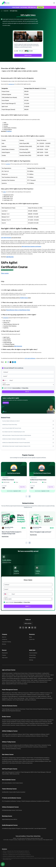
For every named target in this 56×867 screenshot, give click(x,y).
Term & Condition (33, 652)
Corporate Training (6, 641)
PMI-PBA (11, 698)
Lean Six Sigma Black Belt (40, 828)
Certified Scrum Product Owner (38, 479)
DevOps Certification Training (14, 721)
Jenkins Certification (31, 725)
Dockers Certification (21, 725)
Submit (27, 606)
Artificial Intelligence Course (41, 761)
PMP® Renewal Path (14, 773)
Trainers (4, 655)
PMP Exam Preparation (23, 692)
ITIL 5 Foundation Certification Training (11, 801)
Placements (5, 652)
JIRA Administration (42, 678)
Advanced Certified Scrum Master (13, 682)
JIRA (32, 680)
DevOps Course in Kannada (41, 721)
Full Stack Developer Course (8, 810)
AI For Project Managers (18, 700)
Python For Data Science (28, 761)
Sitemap (31, 660)
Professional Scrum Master (35, 673)
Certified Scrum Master (8, 479)
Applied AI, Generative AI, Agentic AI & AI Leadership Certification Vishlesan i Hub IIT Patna (27, 736)
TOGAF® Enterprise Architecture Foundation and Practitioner (35, 801)
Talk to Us (27, 391)
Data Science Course (17, 761)
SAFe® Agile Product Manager (21, 676)
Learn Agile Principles (6, 237)
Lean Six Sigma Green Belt (27, 828)
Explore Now (5, 402)
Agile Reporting (9, 256)
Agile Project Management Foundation (11, 772)
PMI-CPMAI (14, 692)
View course (5, 273)
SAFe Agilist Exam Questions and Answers (31, 246)
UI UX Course (19, 810)
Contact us (4, 639)
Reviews (4, 644)
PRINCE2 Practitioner (45, 692)
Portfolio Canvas (24, 297)
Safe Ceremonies (18, 346)
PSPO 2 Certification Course (23, 680)
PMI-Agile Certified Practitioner (36, 676)
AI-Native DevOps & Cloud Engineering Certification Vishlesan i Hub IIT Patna (20, 719)
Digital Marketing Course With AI (9, 819)
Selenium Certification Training (13, 748)
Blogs (30, 637)
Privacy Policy (32, 655)
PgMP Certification (42, 696)
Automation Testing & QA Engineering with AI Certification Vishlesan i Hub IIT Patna (21, 745)
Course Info (31, 639)
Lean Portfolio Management (13, 678)
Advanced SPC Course (11, 683)
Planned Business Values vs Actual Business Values (18, 310)
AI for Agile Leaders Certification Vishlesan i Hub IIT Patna (15, 734)
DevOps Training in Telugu (28, 721)
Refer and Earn (28, 623)
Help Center (5, 657)
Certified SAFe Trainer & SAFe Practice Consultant (13, 792)
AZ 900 (48, 723)
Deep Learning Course (27, 763)
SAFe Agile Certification (30, 358)
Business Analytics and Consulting (34, 759)
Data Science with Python (15, 763)
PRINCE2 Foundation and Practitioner (35, 694)
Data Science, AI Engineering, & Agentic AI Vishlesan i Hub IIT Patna (17, 757)
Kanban (36, 680)
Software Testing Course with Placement (23, 746)
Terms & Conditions (16, 388)
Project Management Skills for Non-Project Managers (33, 772)
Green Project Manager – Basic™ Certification (24, 698)
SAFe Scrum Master (10, 675)
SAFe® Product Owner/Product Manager (25, 675)
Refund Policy (32, 657)
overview (8, 164)
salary (4, 191)
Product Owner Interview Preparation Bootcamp (37, 709)
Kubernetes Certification (42, 725)
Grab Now (40, 7)
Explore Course (28, 55)
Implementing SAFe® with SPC (42, 675)
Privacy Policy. (25, 388)
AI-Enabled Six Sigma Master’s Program (11, 828)
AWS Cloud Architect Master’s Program (19, 723)
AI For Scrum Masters (7, 783)
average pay (11, 84)
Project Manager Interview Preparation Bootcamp (13, 709)
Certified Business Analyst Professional (28, 696)
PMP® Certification (6, 692)
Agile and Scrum (5, 477)
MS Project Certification (30, 700)
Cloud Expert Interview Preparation (37, 723)
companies (5, 317)
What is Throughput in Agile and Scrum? (40, 532)
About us (4, 637)
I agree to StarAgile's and (16, 388)
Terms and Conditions (21, 836)
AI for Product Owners (22, 683)
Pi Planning (9, 131)
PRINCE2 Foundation (34, 692)
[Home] (1, 10)
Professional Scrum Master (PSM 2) (29, 678)
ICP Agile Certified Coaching (28, 682)
